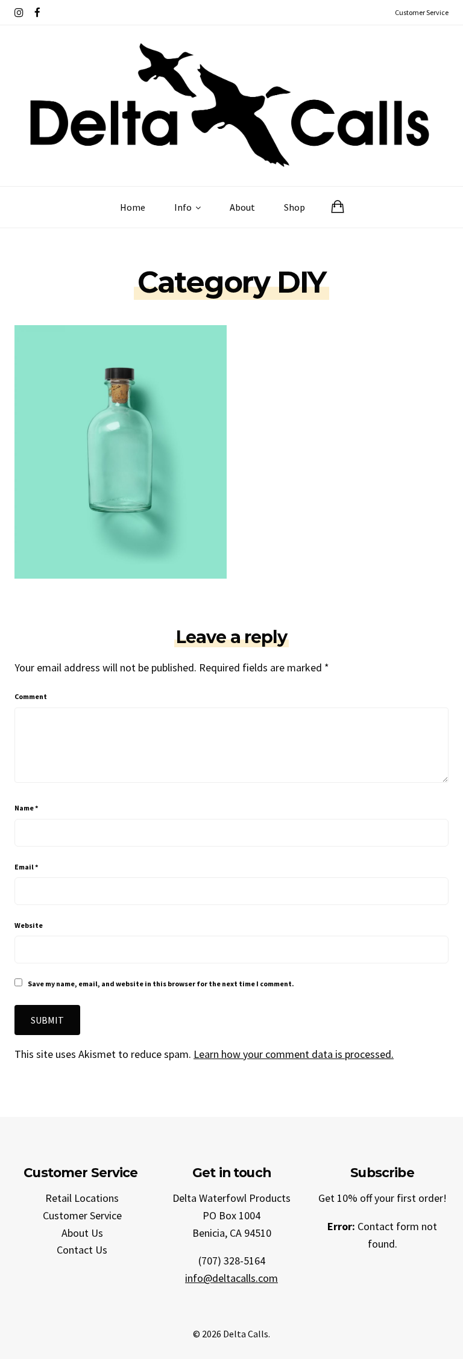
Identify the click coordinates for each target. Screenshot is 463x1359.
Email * (26, 866)
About (242, 207)
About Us (82, 1233)
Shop (294, 207)
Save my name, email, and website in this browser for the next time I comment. (161, 983)
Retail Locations (82, 1198)
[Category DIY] (120, 451)
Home (132, 207)
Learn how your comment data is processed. (294, 1054)
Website (28, 925)
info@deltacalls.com (231, 1278)
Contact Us (82, 1250)
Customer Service (82, 1215)
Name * (26, 807)
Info (184, 207)
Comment (30, 696)
